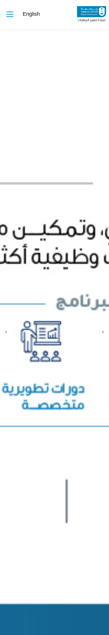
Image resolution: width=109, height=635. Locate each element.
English (31, 14)
